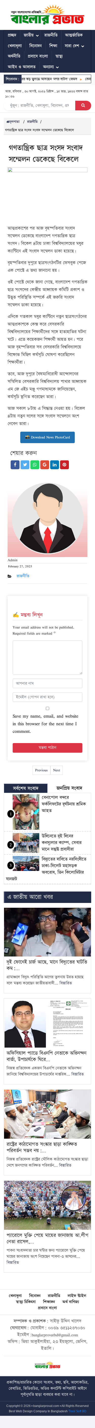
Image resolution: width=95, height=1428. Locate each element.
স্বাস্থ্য (59, 56)
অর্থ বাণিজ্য (70, 1302)
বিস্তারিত (66, 983)
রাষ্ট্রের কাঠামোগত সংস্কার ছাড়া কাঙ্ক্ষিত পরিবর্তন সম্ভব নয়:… (42, 1147)
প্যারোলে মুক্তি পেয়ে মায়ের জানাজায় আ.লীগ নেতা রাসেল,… (47, 1238)
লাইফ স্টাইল (77, 1296)
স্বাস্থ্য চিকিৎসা (26, 1302)
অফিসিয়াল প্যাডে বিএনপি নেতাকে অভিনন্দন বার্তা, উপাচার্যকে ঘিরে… (46, 1056)
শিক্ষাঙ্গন (49, 1302)
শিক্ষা (53, 46)
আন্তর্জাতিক (74, 35)
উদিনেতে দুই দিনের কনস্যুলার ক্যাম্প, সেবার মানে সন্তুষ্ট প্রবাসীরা (62, 842)
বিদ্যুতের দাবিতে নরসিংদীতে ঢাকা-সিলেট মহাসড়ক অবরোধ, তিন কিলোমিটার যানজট (46, 869)
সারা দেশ (72, 46)
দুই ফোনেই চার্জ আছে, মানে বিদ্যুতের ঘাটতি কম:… (47, 965)
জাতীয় (29, 35)
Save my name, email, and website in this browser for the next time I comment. (45, 723)
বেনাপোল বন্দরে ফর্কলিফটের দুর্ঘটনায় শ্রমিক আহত (64, 804)
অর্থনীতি (14, 56)
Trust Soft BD (77, 1411)
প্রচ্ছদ (12, 35)
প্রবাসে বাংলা (38, 56)
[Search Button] (83, 105)
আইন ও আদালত (21, 67)
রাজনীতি (51, 35)
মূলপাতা (14, 121)
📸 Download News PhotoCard (47, 437)
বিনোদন (35, 46)
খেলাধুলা (15, 46)
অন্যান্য (48, 67)
